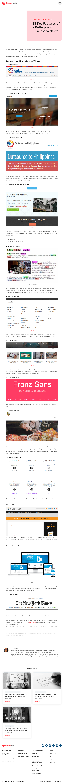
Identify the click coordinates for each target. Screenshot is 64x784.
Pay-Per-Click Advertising (8, 761)
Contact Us (52, 762)
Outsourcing (53, 766)
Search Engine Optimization (6, 754)
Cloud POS (35, 753)
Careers (51, 769)
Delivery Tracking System (38, 766)
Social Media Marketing (8, 758)
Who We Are (53, 753)
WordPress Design (22, 753)
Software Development (38, 750)
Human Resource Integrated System (37, 761)
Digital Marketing (6, 750)
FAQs (51, 759)
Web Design (21, 750)
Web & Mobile (36, 19)
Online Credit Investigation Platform (37, 757)
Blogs (51, 756)
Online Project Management (35, 769)
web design (32, 622)
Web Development (37, 773)
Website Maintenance (23, 756)
